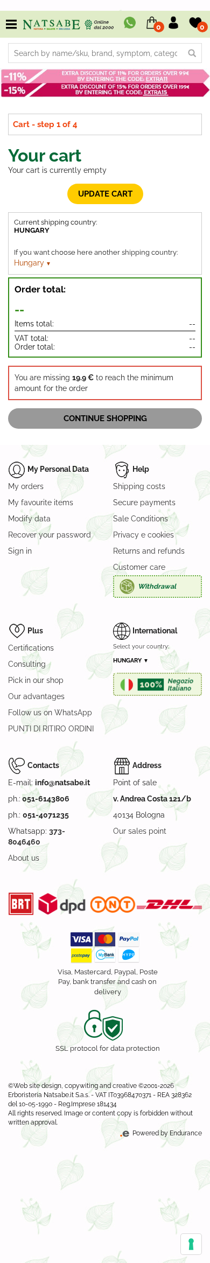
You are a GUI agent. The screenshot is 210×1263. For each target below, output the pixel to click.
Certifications (31, 648)
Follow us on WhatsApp (50, 712)
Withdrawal (157, 586)
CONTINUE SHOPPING (105, 418)
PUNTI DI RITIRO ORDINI (51, 728)
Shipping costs (139, 486)
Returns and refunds (149, 551)
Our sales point (139, 831)
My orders (26, 486)
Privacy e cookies (143, 535)
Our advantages (36, 696)
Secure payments (144, 502)
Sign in (20, 551)
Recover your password (49, 535)
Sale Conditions (140, 518)
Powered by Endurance (166, 1133)
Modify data (29, 518)
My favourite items (40, 502)
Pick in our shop (36, 680)
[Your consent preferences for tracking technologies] (191, 1244)
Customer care (139, 567)
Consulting (27, 664)
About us (23, 858)
